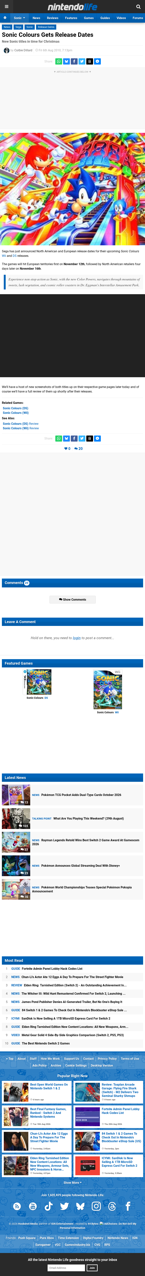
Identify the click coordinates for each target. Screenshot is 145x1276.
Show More (72, 1182)
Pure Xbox (47, 1238)
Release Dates (46, 27)
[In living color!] (72, 189)
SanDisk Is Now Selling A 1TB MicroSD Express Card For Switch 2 (60, 1018)
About (22, 1059)
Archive (56, 1065)
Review (21, 424)
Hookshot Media (28, 1223)
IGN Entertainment (62, 1223)
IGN (134, 1238)
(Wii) (16, 413)
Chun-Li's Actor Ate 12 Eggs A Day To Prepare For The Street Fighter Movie (67, 977)
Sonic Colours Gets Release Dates (47, 34)
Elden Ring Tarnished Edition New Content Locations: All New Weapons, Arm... (69, 1027)
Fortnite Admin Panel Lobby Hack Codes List (46, 968)
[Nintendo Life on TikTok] (49, 1207)
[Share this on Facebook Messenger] (97, 61)
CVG (97, 1245)
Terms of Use (130, 1059)
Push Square (27, 1238)
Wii (4, 256)
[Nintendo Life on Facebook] (128, 1207)
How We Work (50, 1059)
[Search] (138, 6)
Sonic (29, 27)
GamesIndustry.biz (77, 1245)
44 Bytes (93, 1223)
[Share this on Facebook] (74, 61)
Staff (33, 1059)
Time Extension (68, 1238)
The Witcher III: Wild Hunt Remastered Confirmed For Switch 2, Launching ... (68, 993)
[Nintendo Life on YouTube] (33, 1207)
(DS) (15, 408)
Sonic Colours (37, 698)
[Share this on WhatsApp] (58, 61)
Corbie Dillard (23, 50)
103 (25, 826)
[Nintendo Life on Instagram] (96, 1207)
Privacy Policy (107, 1059)
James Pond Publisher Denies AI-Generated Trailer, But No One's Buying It (66, 1002)
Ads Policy (39, 1065)
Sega (18, 27)
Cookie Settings (76, 1065)
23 (26, 873)
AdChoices (110, 1223)
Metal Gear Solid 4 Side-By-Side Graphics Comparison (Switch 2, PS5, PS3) (67, 1035)
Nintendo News (118, 1238)
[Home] (5, 18)
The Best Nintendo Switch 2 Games (40, 1043)
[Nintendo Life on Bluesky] (80, 1207)
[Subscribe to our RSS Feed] (17, 1207)
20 (81, 448)
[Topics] (6, 6)
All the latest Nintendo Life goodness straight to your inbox (72, 1260)
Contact (88, 1059)
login (77, 638)
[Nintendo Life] (73, 6)
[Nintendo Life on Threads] (112, 1207)
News (7, 27)
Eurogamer (43, 1245)
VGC (58, 1245)
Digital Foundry (93, 1238)
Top (10, 1059)
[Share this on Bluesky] (66, 61)
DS (15, 256)
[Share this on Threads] (89, 61)
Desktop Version (102, 1065)
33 (26, 849)
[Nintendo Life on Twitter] (65, 1207)
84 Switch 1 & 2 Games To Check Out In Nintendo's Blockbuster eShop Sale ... (69, 1010)
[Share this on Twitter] (82, 61)
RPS (107, 1245)
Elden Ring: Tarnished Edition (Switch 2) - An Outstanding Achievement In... (69, 985)
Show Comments (74, 599)
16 (26, 897)
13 (26, 802)
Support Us (71, 1059)
